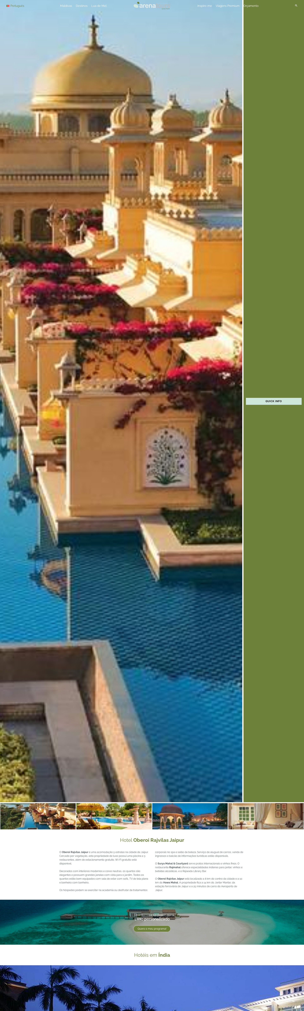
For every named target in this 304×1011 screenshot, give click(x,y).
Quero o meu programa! (152, 928)
